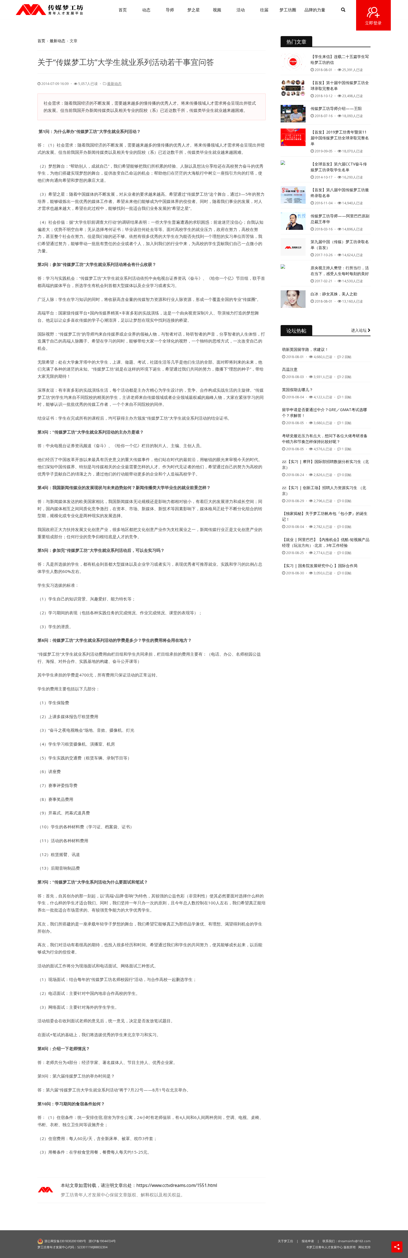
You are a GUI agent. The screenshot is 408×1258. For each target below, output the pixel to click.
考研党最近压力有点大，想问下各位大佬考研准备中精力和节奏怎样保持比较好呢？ (324, 438)
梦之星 (193, 9)
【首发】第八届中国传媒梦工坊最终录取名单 (340, 192)
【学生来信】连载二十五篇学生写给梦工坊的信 (340, 59)
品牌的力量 (314, 9)
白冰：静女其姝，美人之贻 (334, 293)
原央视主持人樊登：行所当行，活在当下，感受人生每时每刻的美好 (340, 270)
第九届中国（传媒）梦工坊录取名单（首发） (340, 244)
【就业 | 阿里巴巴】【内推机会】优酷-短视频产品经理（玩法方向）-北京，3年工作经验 (325, 542)
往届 (264, 9)
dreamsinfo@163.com (354, 1241)
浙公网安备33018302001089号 (65, 1241)
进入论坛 (359, 330)
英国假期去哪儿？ (297, 389)
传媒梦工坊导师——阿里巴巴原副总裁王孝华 (340, 218)
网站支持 (364, 1247)
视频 (217, 9)
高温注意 (290, 369)
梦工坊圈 (287, 9)
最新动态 (57, 40)
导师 (170, 9)
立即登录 (373, 23)
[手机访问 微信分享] (396, 1246)
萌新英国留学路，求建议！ (305, 349)
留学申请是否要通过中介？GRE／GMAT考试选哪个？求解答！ (324, 412)
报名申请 (308, 1241)
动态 (146, 9)
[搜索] (343, 10)
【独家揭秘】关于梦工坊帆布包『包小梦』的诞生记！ (324, 516)
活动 (240, 9)
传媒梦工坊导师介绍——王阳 (336, 108)
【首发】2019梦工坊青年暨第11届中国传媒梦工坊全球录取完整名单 (340, 137)
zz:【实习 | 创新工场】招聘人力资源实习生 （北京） (324, 490)
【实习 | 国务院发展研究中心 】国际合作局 (319, 565)
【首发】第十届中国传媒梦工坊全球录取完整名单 (340, 85)
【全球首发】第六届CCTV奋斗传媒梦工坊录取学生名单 (339, 166)
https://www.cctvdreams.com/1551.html (176, 1185)
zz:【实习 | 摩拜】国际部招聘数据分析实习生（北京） (325, 464)
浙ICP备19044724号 (102, 1241)
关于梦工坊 (285, 1241)
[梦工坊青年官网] (49, 9)
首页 (123, 9)
